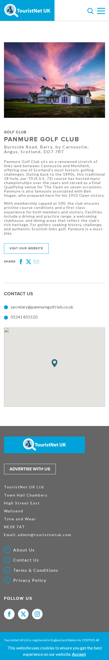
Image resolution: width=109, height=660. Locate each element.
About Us (24, 549)
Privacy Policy (30, 580)
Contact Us (26, 560)
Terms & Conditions (35, 570)
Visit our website (26, 248)
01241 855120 (24, 316)
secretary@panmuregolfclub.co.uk (42, 306)
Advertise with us (30, 469)
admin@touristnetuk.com (44, 534)
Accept (79, 654)
